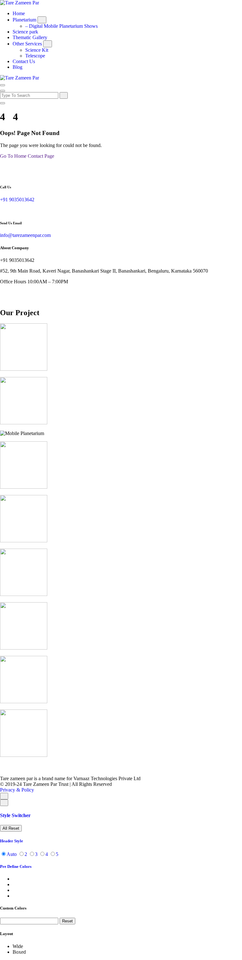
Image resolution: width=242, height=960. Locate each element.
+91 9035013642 (17, 199)
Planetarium (24, 19)
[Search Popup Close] (2, 103)
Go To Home (13, 156)
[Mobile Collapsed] (41, 19)
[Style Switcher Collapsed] (4, 802)
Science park (25, 31)
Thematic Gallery (30, 37)
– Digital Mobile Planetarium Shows (61, 26)
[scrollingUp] (4, 796)
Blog (17, 67)
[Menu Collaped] (2, 85)
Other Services (27, 43)
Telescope (35, 55)
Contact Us (24, 61)
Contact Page (41, 156)
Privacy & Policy (17, 789)
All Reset (11, 828)
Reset (67, 921)
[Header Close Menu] (2, 91)
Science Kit (36, 50)
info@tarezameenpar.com (25, 235)
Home (19, 13)
